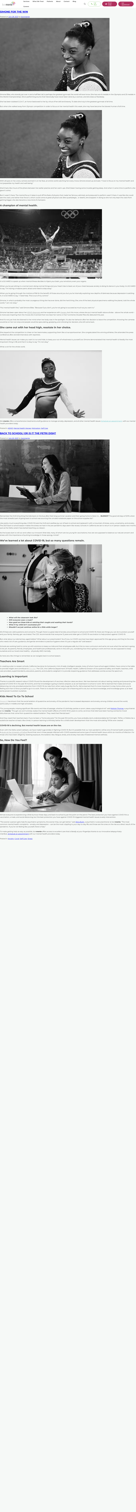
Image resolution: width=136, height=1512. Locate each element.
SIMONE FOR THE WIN (14, 11)
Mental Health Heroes (22, 428)
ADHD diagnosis (33, 312)
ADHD (10, 428)
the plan (32, 669)
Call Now (95, 3)
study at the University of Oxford (14, 732)
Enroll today (110, 3)
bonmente (25, 17)
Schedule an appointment (111, 421)
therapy (63, 312)
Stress (30, 839)
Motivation (36, 428)
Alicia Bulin (80, 822)
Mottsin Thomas (117, 708)
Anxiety (11, 839)
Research (3, 701)
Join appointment (126, 3)
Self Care (44, 428)
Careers (26, 6)
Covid (17, 839)
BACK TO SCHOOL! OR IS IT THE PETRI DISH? (28, 433)
